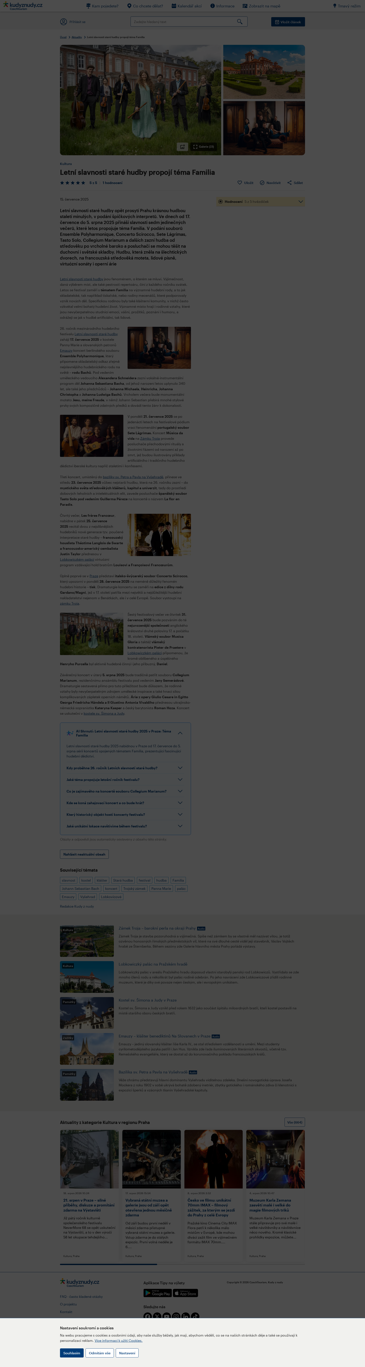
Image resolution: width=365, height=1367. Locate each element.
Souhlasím (71, 1353)
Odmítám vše (99, 1353)
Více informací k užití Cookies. (119, 1340)
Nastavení (127, 1353)
